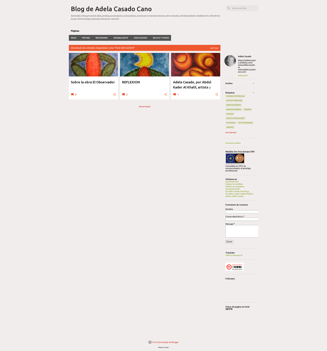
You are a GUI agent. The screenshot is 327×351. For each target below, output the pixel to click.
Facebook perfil (232, 189)
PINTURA (86, 38)
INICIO (73, 38)
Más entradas (144, 106)
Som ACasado (140, 38)
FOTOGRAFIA (230, 122)
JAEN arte (230, 127)
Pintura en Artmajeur (234, 186)
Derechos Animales (233, 105)
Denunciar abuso (233, 143)
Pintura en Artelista (234, 184)
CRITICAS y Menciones (234, 100)
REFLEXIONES (102, 38)
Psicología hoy (232, 181)
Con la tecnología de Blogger (165, 342)
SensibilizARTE (120, 38)
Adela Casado (244, 56)
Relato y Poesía (161, 38)
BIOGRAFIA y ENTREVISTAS (235, 96)
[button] (114, 94)
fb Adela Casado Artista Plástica (239, 194)
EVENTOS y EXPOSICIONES (235, 118)
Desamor (247, 109)
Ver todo (214, 48)
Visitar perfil (243, 76)
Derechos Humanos (233, 109)
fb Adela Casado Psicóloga (237, 191)
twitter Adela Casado (234, 196)
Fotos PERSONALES (245, 122)
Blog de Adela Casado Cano (111, 8)
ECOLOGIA (229, 114)
